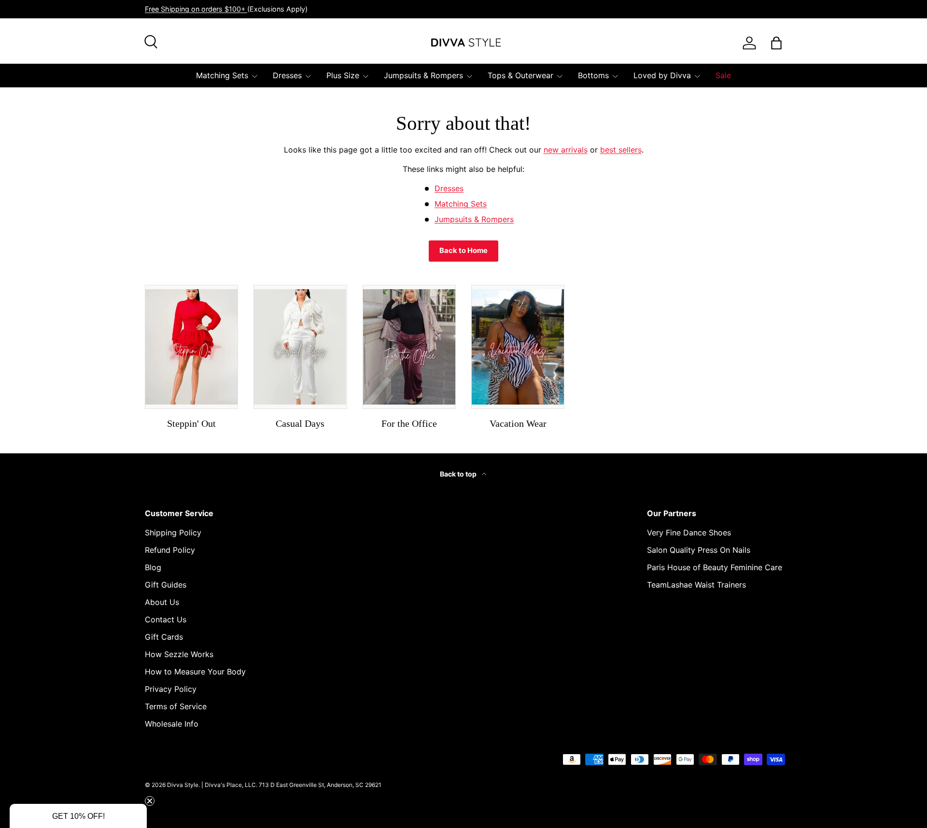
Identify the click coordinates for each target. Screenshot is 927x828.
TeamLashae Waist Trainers (696, 584)
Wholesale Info (171, 724)
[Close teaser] (149, 801)
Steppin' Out (191, 423)
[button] (78, 816)
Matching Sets (222, 75)
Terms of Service (176, 706)
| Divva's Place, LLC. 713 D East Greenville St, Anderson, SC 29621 (291, 784)
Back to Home (463, 250)
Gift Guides (165, 584)
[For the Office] (409, 346)
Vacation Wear (518, 423)
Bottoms (593, 75)
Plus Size (342, 75)
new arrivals (566, 149)
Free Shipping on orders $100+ (196, 9)
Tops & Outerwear (520, 75)
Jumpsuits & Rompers (423, 75)
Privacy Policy (171, 689)
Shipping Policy (173, 532)
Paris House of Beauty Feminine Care (714, 567)
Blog (153, 567)
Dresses (287, 75)
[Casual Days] (300, 346)
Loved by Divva (662, 75)
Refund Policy (170, 550)
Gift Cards (164, 637)
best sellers (621, 149)
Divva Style (182, 784)
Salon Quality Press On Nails (698, 550)
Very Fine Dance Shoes (689, 532)
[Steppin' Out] (191, 346)
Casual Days (300, 423)
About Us (162, 602)
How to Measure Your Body (195, 671)
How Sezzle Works (179, 654)
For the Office (409, 423)
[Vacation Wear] (518, 346)
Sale (723, 75)
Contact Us (165, 619)
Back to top (459, 474)
